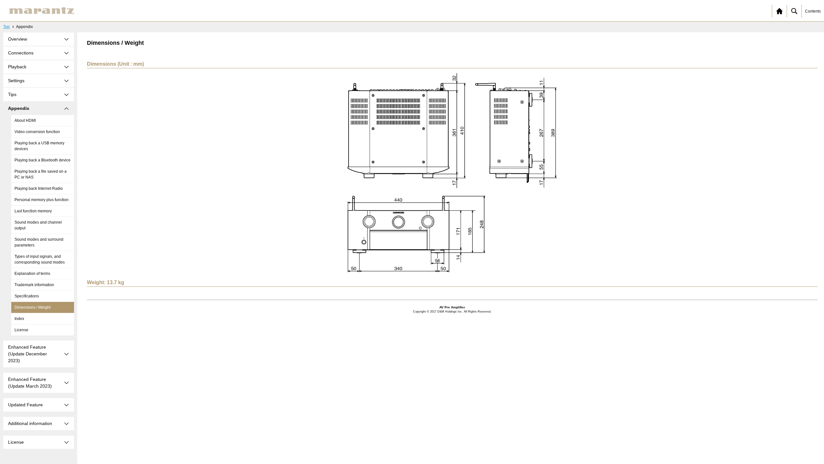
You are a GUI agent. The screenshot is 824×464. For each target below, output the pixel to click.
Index (19, 318)
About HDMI (25, 120)
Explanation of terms (32, 273)
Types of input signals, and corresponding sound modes (39, 259)
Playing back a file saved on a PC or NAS (40, 174)
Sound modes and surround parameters (38, 242)
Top (6, 26)
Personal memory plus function (41, 200)
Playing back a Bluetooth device (42, 160)
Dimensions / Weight (32, 307)
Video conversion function (37, 132)
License (21, 330)
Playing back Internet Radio (38, 188)
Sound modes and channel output (38, 225)
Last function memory (33, 211)
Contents (813, 11)
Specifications (26, 296)
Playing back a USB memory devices (39, 146)
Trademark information (34, 285)
